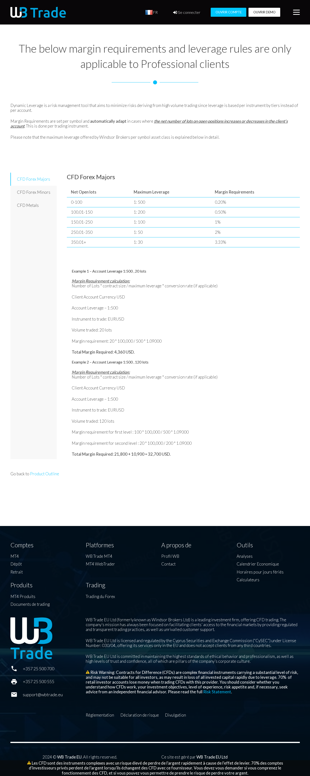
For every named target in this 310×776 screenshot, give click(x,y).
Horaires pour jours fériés (260, 571)
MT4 (14, 556)
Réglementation (100, 715)
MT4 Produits (22, 596)
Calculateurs (248, 579)
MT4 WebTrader (100, 563)
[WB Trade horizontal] (38, 12)
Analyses (245, 556)
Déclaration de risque (139, 715)
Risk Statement (217, 691)
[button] (296, 12)
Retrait (16, 571)
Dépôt (16, 563)
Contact (168, 563)
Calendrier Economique (258, 563)
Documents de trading (30, 604)
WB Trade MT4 (99, 556)
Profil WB (170, 556)
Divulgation (175, 715)
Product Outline (44, 473)
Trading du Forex (100, 596)
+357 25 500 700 (38, 668)
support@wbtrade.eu (43, 694)
